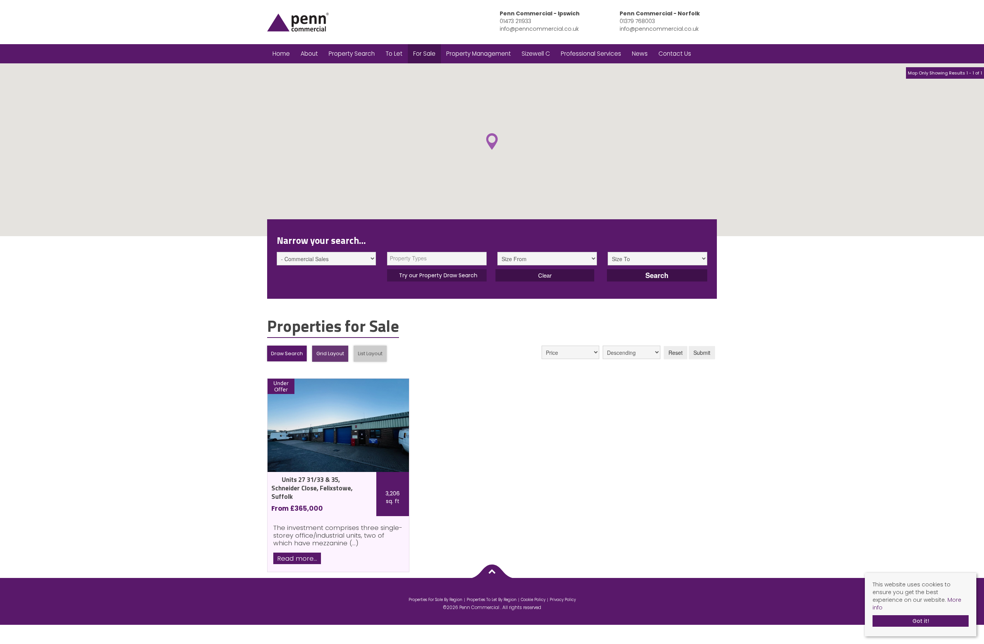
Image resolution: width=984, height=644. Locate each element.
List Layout (370, 353)
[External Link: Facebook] (490, 591)
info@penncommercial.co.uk (539, 29)
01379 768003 (637, 21)
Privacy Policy (563, 599)
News (640, 54)
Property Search (352, 54)
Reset (675, 352)
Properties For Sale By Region (435, 599)
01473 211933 (515, 21)
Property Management (478, 54)
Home (281, 54)
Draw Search (287, 353)
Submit (701, 352)
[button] (492, 141)
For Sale (424, 54)
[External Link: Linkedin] (494, 591)
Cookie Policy (533, 599)
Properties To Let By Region (492, 599)
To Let (394, 54)
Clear (545, 275)
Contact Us (674, 54)
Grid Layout (330, 353)
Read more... (297, 558)
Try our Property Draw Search (436, 275)
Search (656, 275)
